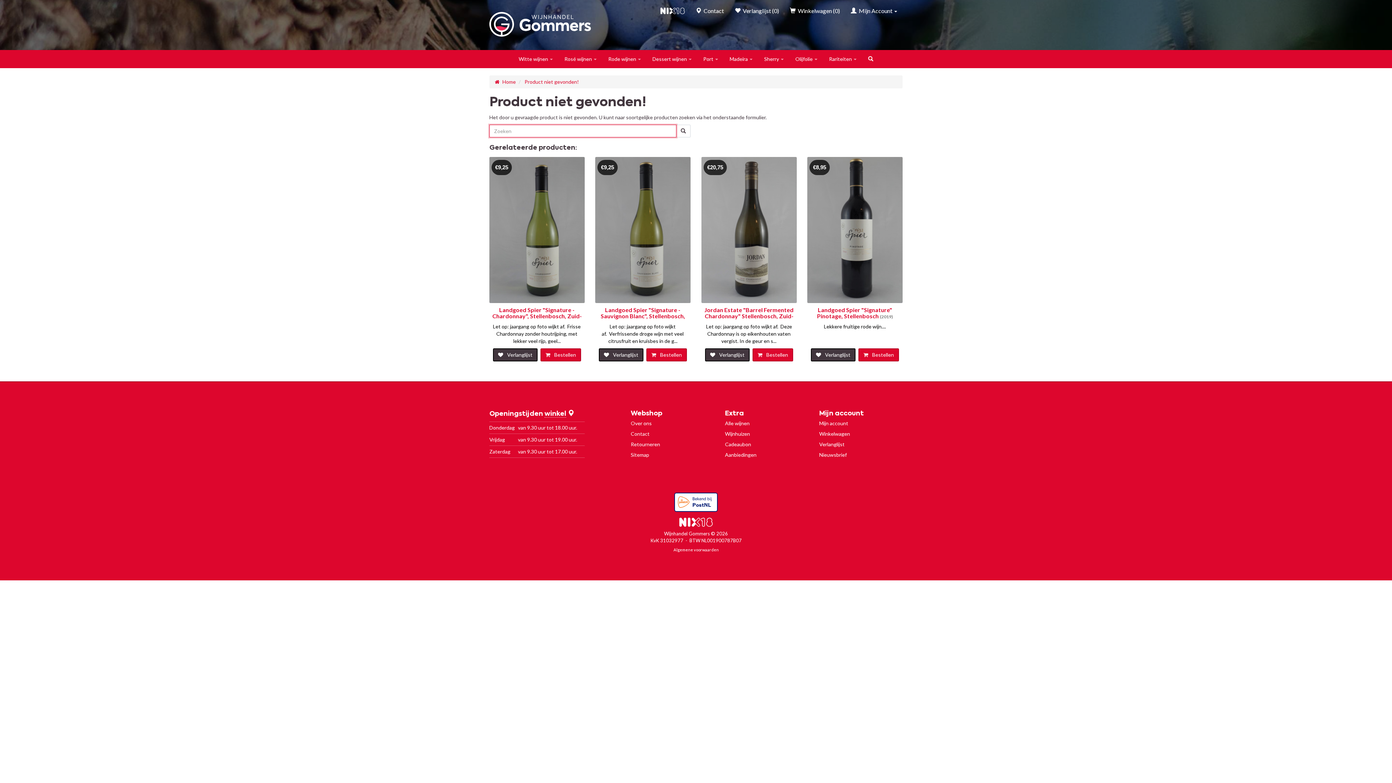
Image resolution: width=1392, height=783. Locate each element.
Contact (640, 434)
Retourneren (645, 444)
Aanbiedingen (741, 455)
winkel (555, 414)
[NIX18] (672, 11)
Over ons (641, 423)
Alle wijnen (737, 423)
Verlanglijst (832, 444)
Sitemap (640, 455)
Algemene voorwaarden (696, 549)
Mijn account (833, 423)
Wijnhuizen (737, 434)
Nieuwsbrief (833, 455)
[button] (536, 59)
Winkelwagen (834, 434)
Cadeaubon (738, 444)
